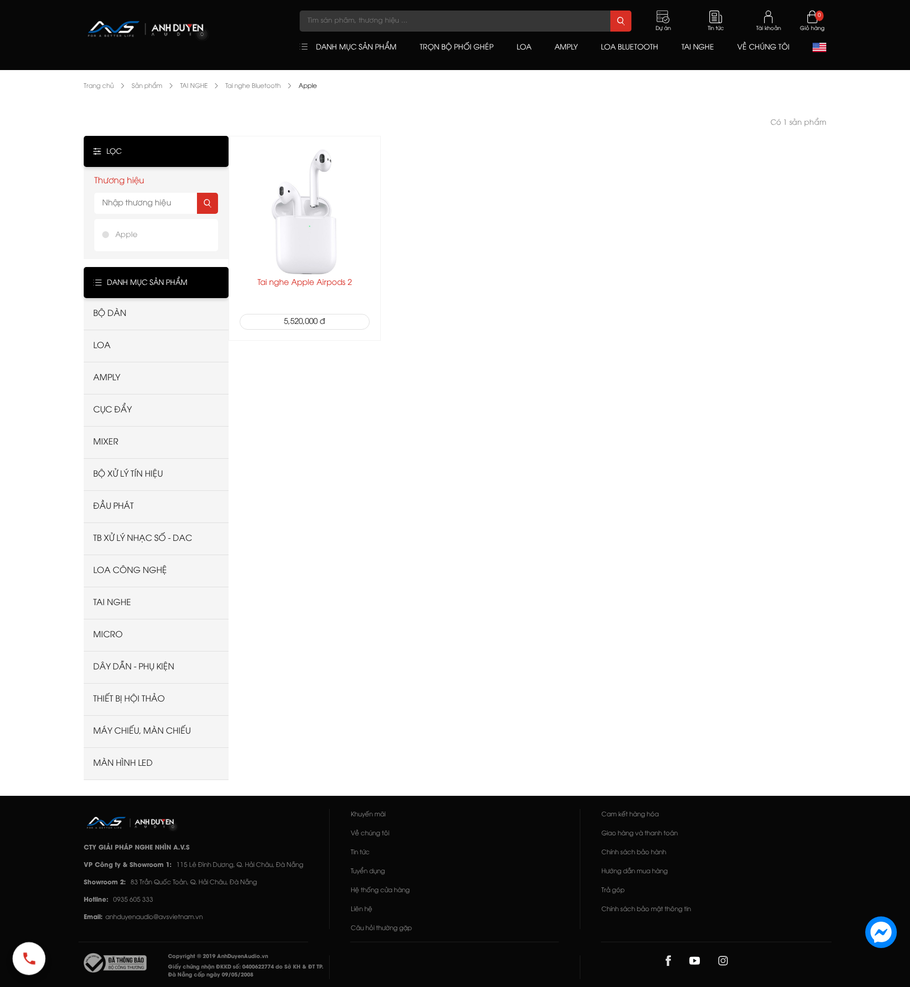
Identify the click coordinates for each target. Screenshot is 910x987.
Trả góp (613, 890)
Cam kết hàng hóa (630, 814)
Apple (308, 86)
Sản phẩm (147, 86)
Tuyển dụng (368, 871)
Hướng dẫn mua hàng (634, 871)
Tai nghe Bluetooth (253, 86)
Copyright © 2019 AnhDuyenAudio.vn (218, 956)
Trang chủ (99, 86)
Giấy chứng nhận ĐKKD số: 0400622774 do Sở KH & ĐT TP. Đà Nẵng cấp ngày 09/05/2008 (245, 971)
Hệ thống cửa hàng (380, 890)
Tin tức (360, 852)
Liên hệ (361, 909)
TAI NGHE (193, 86)
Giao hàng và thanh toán (639, 833)
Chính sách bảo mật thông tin (646, 909)
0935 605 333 (133, 900)
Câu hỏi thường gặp (381, 928)
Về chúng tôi (370, 833)
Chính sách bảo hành (633, 852)
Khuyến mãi (368, 814)
